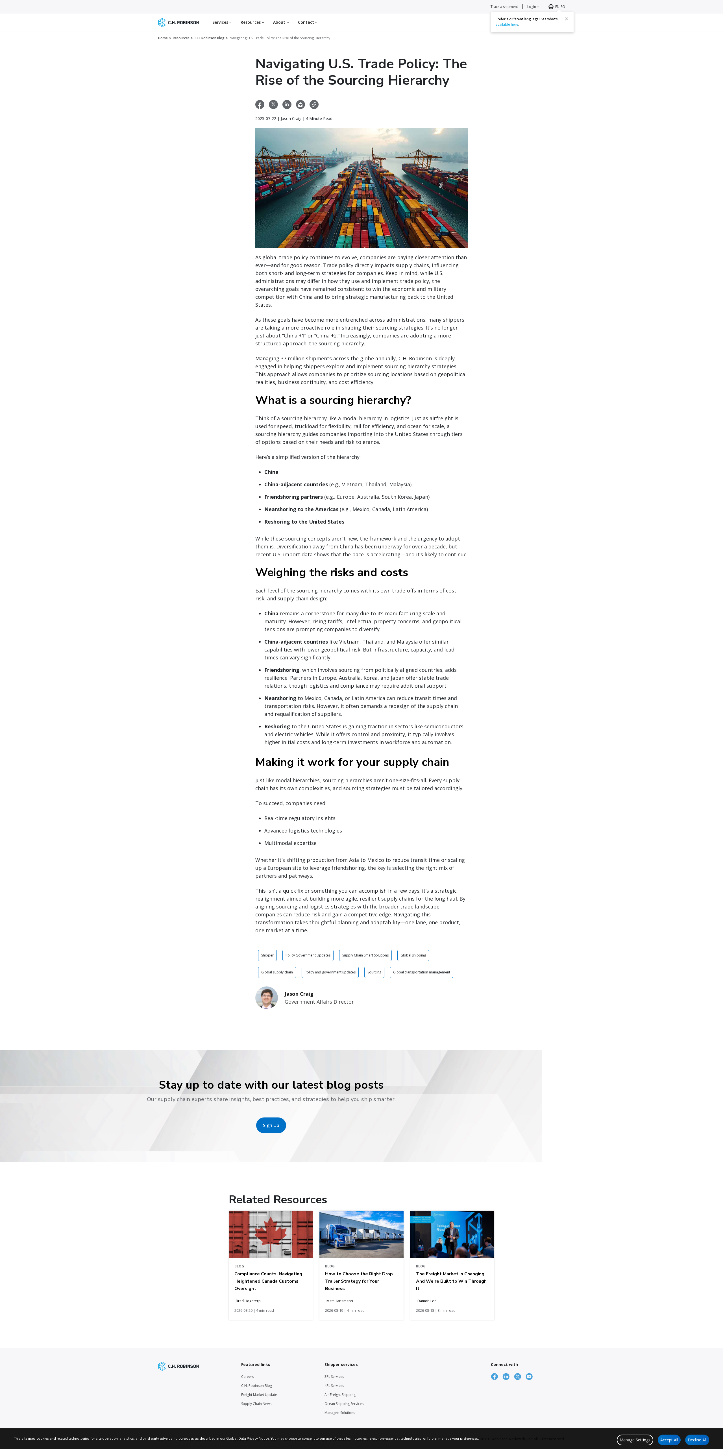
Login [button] (532, 6)
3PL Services (334, 1376)
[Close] (566, 18)
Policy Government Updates (308, 955)
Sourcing (374, 972)
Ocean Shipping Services (344, 1403)
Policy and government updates (330, 972)
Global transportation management (421, 972)
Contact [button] (306, 22)
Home (163, 38)
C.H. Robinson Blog (210, 38)
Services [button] (220, 22)
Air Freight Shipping (340, 1394)
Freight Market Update (259, 1394)
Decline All (697, 1440)
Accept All (669, 1440)
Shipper (267, 955)
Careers (247, 1376)
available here (507, 24)
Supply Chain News (256, 1403)
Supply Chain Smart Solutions (365, 955)
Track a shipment (504, 6)
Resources (181, 38)
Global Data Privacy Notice (247, 1438)
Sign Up (271, 1125)
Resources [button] (251, 22)
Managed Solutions (340, 1412)
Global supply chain (277, 972)
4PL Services (334, 1385)
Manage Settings (635, 1440)
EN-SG (560, 6)
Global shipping (413, 955)
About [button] (280, 22)
